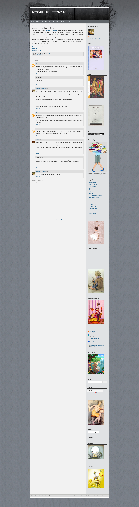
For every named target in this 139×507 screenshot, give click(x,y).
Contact (62, 21)
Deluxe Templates (92, 495)
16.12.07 (38, 167)
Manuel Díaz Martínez (94, 341)
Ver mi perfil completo (94, 38)
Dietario (91, 190)
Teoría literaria (92, 211)
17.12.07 (38, 176)
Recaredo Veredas (40, 128)
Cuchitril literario (93, 335)
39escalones (39, 63)
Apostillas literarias (49, 12)
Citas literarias (92, 186)
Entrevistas (91, 191)
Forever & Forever (36, 50)
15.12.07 (38, 73)
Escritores (91, 193)
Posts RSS (44, 21)
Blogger (57, 495)
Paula (37, 112)
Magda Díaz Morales (41, 88)
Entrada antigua (80, 219)
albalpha (38, 139)
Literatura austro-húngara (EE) (96, 345)
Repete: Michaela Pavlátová (43, 28)
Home (32, 21)
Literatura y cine (39, 54)
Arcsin (106, 495)
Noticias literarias (93, 208)
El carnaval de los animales (39, 46)
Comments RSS (53, 21)
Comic (90, 188)
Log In (68, 21)
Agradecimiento (92, 182)
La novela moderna (94, 338)
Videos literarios (93, 213)
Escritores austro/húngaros (95, 195)
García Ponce (92, 199)
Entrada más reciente (37, 219)
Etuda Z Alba (35, 48)
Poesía (90, 210)
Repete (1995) (42, 34)
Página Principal (59, 219)
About (38, 21)
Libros (90, 202)
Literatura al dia (93, 331)
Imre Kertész (92, 200)
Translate (98, 392)
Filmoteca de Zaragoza (51, 30)
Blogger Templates (78, 495)
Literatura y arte (92, 204)
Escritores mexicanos (94, 197)
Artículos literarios (93, 184)
